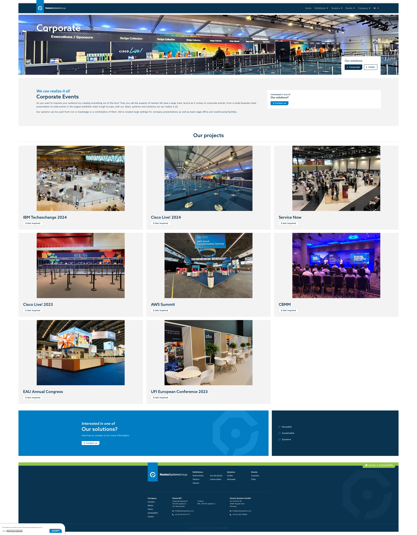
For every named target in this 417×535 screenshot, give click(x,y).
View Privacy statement (14, 531)
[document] (208, 267)
